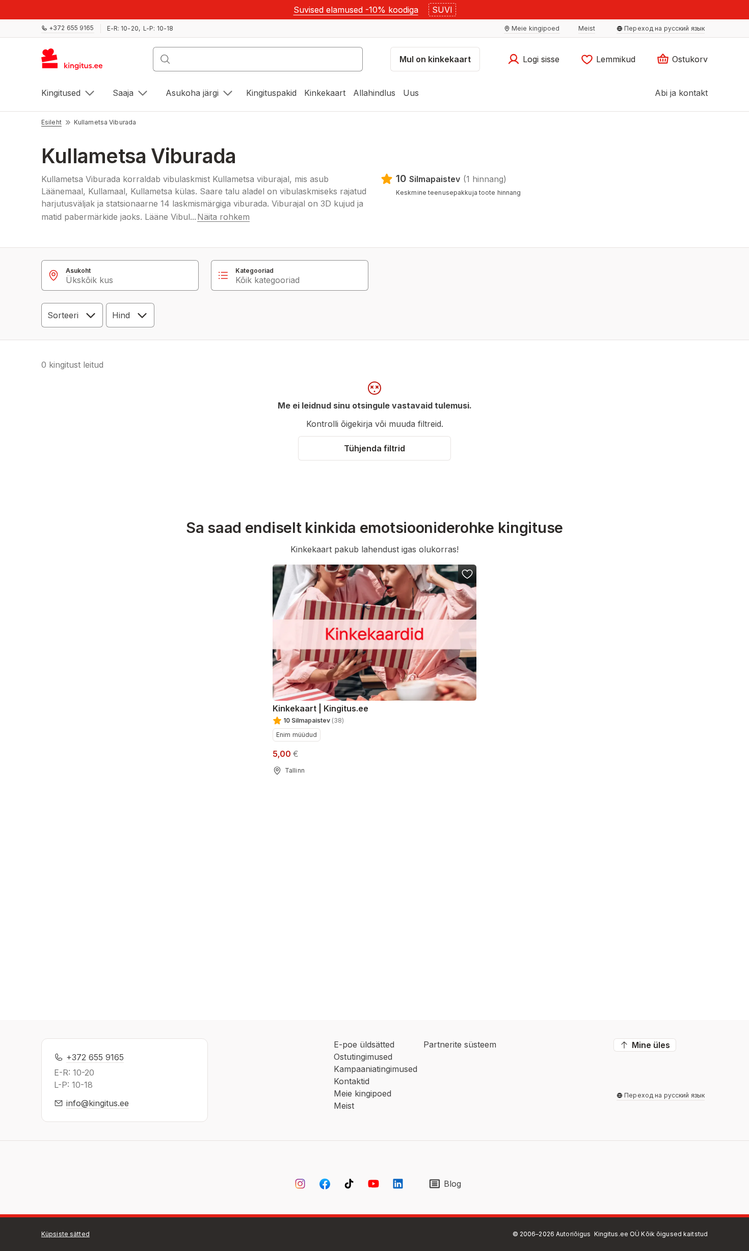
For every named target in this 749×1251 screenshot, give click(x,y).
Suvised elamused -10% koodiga (355, 10)
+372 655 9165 (95, 1057)
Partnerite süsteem (459, 1044)
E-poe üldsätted (364, 1044)
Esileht (51, 122)
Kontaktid (351, 1081)
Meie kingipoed (362, 1093)
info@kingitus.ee (97, 1103)
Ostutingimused (363, 1057)
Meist (344, 1106)
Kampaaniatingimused (375, 1069)
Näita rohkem (223, 217)
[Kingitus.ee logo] (77, 62)
